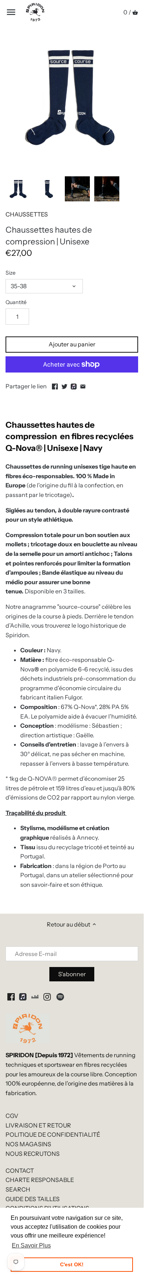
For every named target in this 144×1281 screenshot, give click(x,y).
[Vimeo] (35, 996)
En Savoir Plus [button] (31, 1245)
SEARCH (18, 1189)
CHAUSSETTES (27, 214)
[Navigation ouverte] (11, 12)
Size (10, 273)
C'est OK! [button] (72, 1264)
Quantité (16, 302)
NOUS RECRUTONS (33, 1153)
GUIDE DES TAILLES (33, 1199)
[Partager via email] (83, 385)
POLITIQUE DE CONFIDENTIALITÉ (53, 1134)
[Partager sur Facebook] (55, 385)
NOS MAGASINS (28, 1144)
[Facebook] (11, 996)
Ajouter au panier (72, 344)
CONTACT (20, 1170)
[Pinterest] (23, 996)
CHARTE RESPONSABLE (40, 1179)
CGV (12, 1115)
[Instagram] (47, 996)
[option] (18, 189)
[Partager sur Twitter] (64, 385)
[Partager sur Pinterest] (74, 385)
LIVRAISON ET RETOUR (38, 1125)
